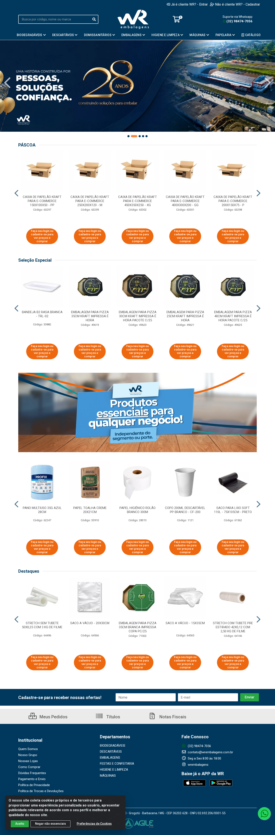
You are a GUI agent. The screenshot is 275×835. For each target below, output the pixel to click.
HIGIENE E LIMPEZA (114, 770)
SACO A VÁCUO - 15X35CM (185, 623)
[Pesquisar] (94, 19)
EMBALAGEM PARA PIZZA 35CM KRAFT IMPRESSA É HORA (90, 316)
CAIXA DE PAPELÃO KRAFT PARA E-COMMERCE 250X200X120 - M (89, 201)
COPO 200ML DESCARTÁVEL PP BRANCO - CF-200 (185, 510)
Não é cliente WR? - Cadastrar (237, 4)
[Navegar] (7, 83)
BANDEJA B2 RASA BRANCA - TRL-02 (42, 314)
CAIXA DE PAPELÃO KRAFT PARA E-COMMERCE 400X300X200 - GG (185, 201)
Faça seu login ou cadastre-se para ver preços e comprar (42, 236)
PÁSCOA (26, 145)
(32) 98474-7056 (239, 21)
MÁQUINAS (108, 776)
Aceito (19, 823)
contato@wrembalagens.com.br (210, 752)
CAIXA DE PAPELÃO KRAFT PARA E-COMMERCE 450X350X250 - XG (137, 201)
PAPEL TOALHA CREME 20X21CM (90, 510)
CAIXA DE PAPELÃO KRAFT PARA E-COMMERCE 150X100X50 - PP (42, 201)
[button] (128, 136)
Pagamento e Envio (32, 779)
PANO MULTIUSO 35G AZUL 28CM (42, 510)
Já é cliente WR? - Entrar (189, 4)
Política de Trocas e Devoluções (41, 791)
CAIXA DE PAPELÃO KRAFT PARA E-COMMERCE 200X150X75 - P (233, 201)
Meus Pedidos (52, 716)
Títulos (112, 716)
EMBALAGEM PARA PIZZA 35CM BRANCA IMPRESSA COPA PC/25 (137, 627)
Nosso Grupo (27, 755)
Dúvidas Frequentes (32, 773)
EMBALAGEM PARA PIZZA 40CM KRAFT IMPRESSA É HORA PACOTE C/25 (233, 316)
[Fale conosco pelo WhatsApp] (264, 813)
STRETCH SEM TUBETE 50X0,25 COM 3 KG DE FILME (42, 625)
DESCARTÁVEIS (111, 751)
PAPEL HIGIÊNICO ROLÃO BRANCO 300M (137, 510)
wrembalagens (197, 765)
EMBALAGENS (110, 758)
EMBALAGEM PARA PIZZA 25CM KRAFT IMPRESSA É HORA (185, 316)
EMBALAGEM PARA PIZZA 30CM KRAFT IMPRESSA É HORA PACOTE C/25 (137, 316)
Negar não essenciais (50, 823)
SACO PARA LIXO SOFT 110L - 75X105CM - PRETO (233, 510)
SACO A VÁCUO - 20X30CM (89, 623)
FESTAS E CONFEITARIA (117, 764)
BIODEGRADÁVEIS (112, 745)
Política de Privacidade (34, 785)
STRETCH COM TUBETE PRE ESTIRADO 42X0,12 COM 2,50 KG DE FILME (233, 627)
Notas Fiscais (172, 716)
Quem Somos (28, 749)
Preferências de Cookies (94, 823)
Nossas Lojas (28, 761)
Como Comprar (29, 767)
